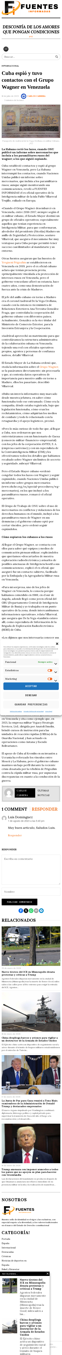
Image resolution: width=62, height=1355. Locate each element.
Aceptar (31, 686)
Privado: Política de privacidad (34, 711)
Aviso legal (48, 711)
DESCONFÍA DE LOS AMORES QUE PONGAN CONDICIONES (31, 29)
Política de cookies (16, 711)
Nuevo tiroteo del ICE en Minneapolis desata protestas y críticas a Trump (28, 973)
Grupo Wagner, (49, 366)
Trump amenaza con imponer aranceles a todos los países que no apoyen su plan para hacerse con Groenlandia (30, 1172)
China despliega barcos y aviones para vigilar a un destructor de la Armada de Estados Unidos (30, 1039)
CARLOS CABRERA (36, 96)
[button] (57, 643)
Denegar (31, 695)
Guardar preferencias (31, 704)
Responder (15, 835)
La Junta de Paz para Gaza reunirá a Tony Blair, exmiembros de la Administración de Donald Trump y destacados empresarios (30, 1103)
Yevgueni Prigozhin (14, 262)
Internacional (10, 66)
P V (31, 36)
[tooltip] (21, 910)
